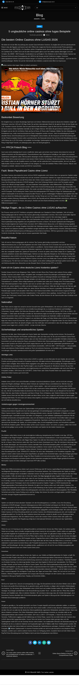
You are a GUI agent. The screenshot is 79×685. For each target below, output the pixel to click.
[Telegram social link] (49, 642)
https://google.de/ (46, 476)
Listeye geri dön (39, 653)
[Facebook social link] (30, 642)
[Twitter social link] (35, 642)
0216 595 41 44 (10, 2)
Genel (43, 18)
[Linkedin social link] (39, 642)
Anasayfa (37, 18)
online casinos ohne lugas (58, 51)
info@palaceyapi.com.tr (48, 2)
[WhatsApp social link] (44, 642)
